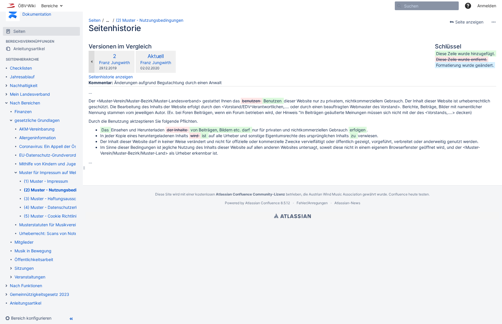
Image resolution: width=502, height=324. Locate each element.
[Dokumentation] (13, 14)
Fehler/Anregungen (312, 203)
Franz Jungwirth (114, 62)
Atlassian (292, 216)
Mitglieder (24, 242)
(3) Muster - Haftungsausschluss (55, 198)
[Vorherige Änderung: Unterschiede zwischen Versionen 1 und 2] (91, 62)
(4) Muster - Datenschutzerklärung (57, 207)
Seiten (95, 20)
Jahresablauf (22, 76)
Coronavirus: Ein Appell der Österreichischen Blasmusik (71, 146)
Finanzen (23, 111)
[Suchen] (399, 5)
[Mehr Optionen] (493, 22)
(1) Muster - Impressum (46, 181)
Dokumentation (36, 14)
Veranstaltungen (30, 276)
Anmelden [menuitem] (486, 5)
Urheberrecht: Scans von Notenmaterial (56, 233)
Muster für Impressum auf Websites (52, 172)
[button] (468, 6)
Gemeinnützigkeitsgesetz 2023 (39, 294)
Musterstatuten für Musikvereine (49, 224)
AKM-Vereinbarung (37, 128)
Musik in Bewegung (33, 250)
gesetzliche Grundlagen (37, 120)
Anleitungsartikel (25, 303)
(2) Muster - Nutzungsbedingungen (59, 189)
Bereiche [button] (49, 5)
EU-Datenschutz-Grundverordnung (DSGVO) (61, 155)
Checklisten (21, 68)
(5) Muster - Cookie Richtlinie (51, 215)
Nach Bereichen (25, 102)
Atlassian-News (347, 203)
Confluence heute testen (409, 194)
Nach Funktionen (26, 285)
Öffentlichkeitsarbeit (34, 259)
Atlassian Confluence (262, 203)
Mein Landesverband (30, 94)
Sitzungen (24, 268)
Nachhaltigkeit (23, 85)
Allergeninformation (37, 137)
